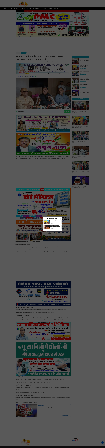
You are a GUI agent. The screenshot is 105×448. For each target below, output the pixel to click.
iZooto (61, 230)
